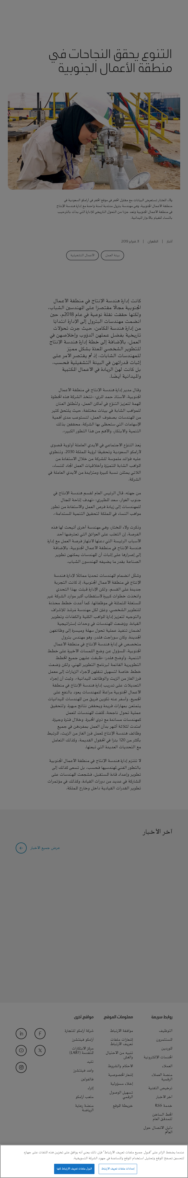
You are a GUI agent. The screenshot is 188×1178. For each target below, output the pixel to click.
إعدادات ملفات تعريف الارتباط (117, 1168)
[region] (94, 1161)
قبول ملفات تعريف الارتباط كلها (74, 1168)
